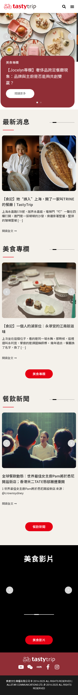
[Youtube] (21, 666)
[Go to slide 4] (41, 614)
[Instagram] (57, 666)
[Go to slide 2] (55, 122)
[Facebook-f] (48, 666)
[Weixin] (30, 666)
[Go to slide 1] (37, 102)
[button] (64, 6)
